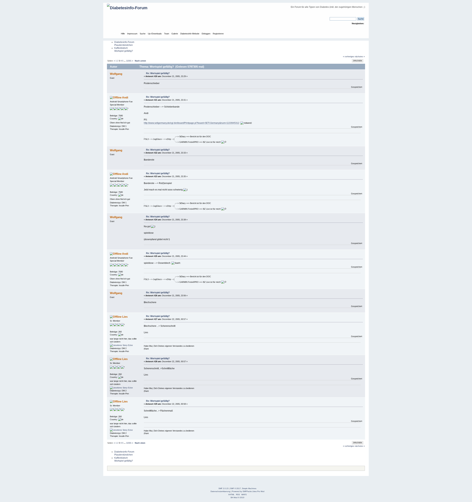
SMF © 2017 (235, 488)
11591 (128, 61)
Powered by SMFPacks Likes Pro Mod (248, 491)
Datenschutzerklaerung (220, 491)
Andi (125, 97)
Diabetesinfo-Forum (124, 42)
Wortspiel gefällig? (123, 51)
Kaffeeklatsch (121, 48)
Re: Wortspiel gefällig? (158, 73)
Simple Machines (249, 488)
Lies (125, 316)
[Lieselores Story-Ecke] (121, 345)
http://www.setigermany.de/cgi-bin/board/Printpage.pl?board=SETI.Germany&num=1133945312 (191, 123)
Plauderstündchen (123, 45)
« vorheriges (348, 56)
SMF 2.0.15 (223, 488)
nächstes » (360, 56)
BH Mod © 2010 (237, 497)
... (125, 61)
